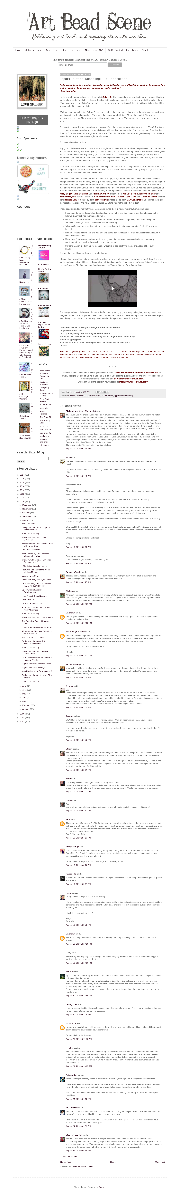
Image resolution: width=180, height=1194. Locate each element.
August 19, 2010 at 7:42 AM (78, 476)
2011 (22, 498)
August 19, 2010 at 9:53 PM (78, 925)
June (24, 690)
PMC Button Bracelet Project (34, 566)
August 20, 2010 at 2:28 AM (78, 1015)
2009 (22, 714)
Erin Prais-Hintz (94, 396)
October (26, 512)
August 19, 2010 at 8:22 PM (78, 865)
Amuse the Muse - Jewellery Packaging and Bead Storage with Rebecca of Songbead (26, 345)
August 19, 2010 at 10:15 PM (79, 944)
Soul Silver (43, 265)
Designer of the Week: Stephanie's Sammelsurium (37, 528)
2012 (22, 494)
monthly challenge (44, 440)
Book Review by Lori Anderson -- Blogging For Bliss (36, 555)
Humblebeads (44, 305)
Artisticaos (43, 288)
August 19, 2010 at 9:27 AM (78, 582)
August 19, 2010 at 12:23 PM (79, 623)
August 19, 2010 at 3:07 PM (78, 792)
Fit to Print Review (44, 400)
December (27, 505)
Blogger (102, 1187)
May (24, 694)
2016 (22, 479)
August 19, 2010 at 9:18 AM (78, 563)
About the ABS (94, 50)
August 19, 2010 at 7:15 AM (78, 449)
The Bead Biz (46, 417)
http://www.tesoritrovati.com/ (133, 382)
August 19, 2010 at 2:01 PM (78, 770)
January (26, 709)
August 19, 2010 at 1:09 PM (78, 707)
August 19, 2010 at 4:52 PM (78, 810)
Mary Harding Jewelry (44, 246)
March (25, 701)
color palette (45, 429)
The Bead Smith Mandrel (33, 637)
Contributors (71, 50)
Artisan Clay (72, 1075)
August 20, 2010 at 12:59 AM (79, 995)
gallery (110, 396)
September (27, 516)
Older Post (160, 1162)
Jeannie (70, 716)
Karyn (69, 893)
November (27, 509)
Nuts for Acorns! (29, 523)
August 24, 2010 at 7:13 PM (78, 1099)
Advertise (52, 50)
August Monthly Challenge (33, 667)
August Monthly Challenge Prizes (36, 664)
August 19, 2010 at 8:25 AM (78, 547)
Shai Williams (72, 1108)
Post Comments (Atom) (82, 1167)
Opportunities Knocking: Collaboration (32, 591)
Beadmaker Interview (45, 372)
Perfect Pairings (43, 412)
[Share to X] (102, 392)
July (24, 686)
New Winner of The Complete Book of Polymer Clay (37, 544)
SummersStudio (73, 572)
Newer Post (65, 1162)
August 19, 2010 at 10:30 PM (79, 963)
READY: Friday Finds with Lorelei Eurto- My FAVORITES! (36, 584)
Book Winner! (28, 600)
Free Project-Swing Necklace (35, 596)
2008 (22, 717)
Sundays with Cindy (30, 533)
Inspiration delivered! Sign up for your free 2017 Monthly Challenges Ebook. (90, 60)
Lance (69, 800)
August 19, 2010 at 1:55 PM (78, 740)
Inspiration (44, 408)
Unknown (70, 613)
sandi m (70, 972)
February (26, 705)
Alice (68, 457)
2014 (22, 486)
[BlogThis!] (99, 392)
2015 (22, 482)
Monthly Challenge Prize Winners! (37, 671)
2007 (22, 721)
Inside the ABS (46, 405)
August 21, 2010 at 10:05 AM (79, 1066)
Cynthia (69, 686)
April (24, 697)
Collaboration (81, 396)
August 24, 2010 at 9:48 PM (78, 1150)
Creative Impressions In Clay (44, 324)
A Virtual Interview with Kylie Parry (37, 627)
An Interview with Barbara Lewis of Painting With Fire (37, 658)
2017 (22, 475)
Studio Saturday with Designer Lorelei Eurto (35, 652)
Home (18, 50)
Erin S (69, 819)
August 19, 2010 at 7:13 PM (78, 838)
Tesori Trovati (44, 344)
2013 (22, 490)
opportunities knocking (123, 396)
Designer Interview (44, 383)
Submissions (33, 50)
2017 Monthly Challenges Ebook (128, 50)
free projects (45, 433)
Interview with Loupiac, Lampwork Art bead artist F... (37, 561)
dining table (71, 1004)
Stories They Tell (74, 1135)
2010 (22, 502)
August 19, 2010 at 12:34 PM (79, 656)
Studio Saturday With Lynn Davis (36, 580)
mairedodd (71, 874)
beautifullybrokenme (76, 632)
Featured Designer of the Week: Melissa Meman (36, 571)
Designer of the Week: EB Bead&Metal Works (33, 642)
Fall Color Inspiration (31, 550)
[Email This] (96, 392)
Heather (69, 1048)
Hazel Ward (71, 1023)
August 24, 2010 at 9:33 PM (78, 1126)
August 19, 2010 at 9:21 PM (78, 884)
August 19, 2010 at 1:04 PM (78, 677)
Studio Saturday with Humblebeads (37, 617)
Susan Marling (73, 664)
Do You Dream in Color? (32, 603)
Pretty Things (72, 847)
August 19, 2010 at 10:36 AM (79, 604)
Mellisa (69, 591)
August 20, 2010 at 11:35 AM (79, 1039)
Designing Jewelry (44, 389)
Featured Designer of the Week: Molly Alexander (36, 608)
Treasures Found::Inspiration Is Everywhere (136, 372)
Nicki (68, 779)
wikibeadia (44, 445)
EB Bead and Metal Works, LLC (81, 411)
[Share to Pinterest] (107, 392)
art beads (71, 396)
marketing (44, 436)
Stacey (69, 749)
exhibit (104, 396)
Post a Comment (70, 1156)
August (25, 520)
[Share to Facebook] (104, 392)
